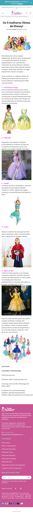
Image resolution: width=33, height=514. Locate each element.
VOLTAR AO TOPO (17, 511)
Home (2, 16)
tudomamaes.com (8, 375)
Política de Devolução (8, 455)
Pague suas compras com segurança (13, 465)
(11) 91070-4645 (7, 379)
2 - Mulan (5, 227)
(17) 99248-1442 (8, 433)
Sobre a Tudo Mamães (9, 446)
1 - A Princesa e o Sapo (10, 87)
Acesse (20, 4)
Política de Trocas (7, 452)
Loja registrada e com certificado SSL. (16, 8)
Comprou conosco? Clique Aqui (11, 468)
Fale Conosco (6, 443)
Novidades (8, 16)
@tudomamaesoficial (17, 393)
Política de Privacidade (9, 459)
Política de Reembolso (9, 449)
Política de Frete (7, 462)
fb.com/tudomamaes (17, 390)
